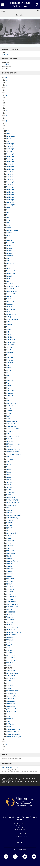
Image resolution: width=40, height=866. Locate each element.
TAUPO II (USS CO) (12, 518)
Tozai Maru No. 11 (12, 314)
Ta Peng (8, 133)
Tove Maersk (10, 309)
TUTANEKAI (9, 431)
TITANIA (8, 642)
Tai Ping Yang (10, 202)
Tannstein (9, 276)
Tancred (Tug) (10, 263)
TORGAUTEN (10, 698)
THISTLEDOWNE (11, 602)
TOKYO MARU (10, 678)
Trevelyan (9, 360)
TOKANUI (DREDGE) (12, 673)
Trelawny (9, 332)
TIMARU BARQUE (11, 630)
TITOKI (8, 648)
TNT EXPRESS (10, 658)
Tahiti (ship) (10, 144)
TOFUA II (9, 668)
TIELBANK (9, 614)
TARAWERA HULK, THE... (13, 449)
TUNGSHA (9, 418)
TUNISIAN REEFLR (11, 421)
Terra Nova (9, 558)
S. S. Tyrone (10, 724)
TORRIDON (9, 716)
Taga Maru (9, 139)
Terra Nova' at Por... (12, 561)
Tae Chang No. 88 (11, 136)
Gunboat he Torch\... (12, 696)
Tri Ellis (8, 370)
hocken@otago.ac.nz (20, 836)
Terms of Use (12, 777)
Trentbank (9, 357)
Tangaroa (9, 268)
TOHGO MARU (10, 670)
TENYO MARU (10, 553)
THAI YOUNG (10, 589)
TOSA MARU (10, 719)
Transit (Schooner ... (12, 319)
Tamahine (9, 245)
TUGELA (8, 408)
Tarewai (8, 467)
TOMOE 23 (9, 688)
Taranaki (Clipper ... (12, 291)
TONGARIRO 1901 (12, 693)
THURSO (9, 609)
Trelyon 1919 (10, 340)
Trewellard (9, 352)
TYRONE (8, 726)
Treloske (9, 337)
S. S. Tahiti (9, 146)
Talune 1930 (10, 243)
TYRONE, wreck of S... (13, 729)
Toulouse (9, 307)
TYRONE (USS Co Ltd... (13, 734)
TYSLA (8, 131)
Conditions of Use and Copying (10, 767)
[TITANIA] (9, 645)
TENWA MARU (10, 551)
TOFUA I (8, 665)
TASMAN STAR (10, 497)
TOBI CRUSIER (10, 660)
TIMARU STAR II (11, 635)
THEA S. (8, 594)
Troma (8, 388)
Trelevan (9, 335)
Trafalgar (9, 317)
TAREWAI (9, 464)
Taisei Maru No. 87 (12, 230)
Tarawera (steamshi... (13, 452)
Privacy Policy (5, 777)
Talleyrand (9, 240)
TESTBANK (9, 584)
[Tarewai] (9, 482)
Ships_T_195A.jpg (12, 627)
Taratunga (9, 304)
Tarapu (8, 296)
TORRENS (9, 714)
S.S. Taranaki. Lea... (12, 289)
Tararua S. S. (10, 301)
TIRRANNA (9, 637)
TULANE (8, 413)
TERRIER (9, 556)
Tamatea (9, 251)
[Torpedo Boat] (11, 709)
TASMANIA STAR (11, 505)
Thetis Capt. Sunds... (13, 604)
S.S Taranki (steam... (12, 286)
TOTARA (8, 721)
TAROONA (9, 441)
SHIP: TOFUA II (6, 55)
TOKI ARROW (10, 676)
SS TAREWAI (10, 490)
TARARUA (9, 299)
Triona (8, 373)
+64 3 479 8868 (20, 834)
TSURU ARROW (11, 403)
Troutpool (9, 396)
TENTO (8, 548)
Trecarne (9, 324)
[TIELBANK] (9, 617)
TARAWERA (9, 446)
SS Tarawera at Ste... (13, 444)
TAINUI (8, 210)
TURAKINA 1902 (11, 424)
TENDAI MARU (10, 546)
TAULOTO (9, 510)
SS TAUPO (9, 520)
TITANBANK (9, 640)
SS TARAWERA (10, 459)
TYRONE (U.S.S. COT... (13, 436)
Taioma (8, 228)
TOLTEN (8, 681)
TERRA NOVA (10, 579)
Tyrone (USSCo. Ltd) (12, 732)
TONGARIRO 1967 (12, 691)
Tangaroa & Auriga (12, 271)
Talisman (9, 238)
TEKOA (8, 538)
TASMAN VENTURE (12, 500)
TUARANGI (9, 406)
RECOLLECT (4, 781)
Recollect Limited (25, 781)
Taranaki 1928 (10, 294)
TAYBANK (9, 525)
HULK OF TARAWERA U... (13, 454)
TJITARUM (9, 653)
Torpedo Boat (10, 701)
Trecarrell (9, 327)
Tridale (8, 368)
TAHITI (8, 258)
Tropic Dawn (10, 391)
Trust (8, 398)
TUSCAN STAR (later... (13, 429)
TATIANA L (9, 508)
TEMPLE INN (10, 541)
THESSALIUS (10, 599)
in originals (5, 64)
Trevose (9, 355)
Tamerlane (9, 256)
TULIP (8, 416)
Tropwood (9, 393)
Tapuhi (8, 279)
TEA (7, 530)
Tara (7, 281)
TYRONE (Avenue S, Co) (13, 737)
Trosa (8, 378)
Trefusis (9, 329)
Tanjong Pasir (10, 273)
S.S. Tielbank (10, 620)
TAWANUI (9, 523)
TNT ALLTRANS (10, 655)
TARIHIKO (9, 439)
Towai (8, 312)
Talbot (8, 235)
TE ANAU (9, 528)
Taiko (8, 207)
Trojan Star (9, 380)
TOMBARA (9, 686)
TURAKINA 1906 (11, 426)
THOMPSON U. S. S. (12, 607)
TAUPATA (9, 513)
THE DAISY (9, 592)
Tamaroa (9, 248)
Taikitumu (9, 233)
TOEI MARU (9, 663)
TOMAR (8, 683)
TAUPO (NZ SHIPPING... (13, 515)
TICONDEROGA (11, 612)
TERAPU (8, 536)
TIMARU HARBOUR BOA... (14, 632)
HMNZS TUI (9, 411)
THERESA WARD (11, 597)
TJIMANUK (9, 650)
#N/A (7, 141)
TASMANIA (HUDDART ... (13, 502)
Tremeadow (10, 345)
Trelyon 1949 (10, 342)
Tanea (8, 266)
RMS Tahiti (9, 151)
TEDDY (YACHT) (11, 533)
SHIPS (6, 77)
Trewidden (9, 350)
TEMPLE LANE (10, 543)
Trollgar (8, 385)
